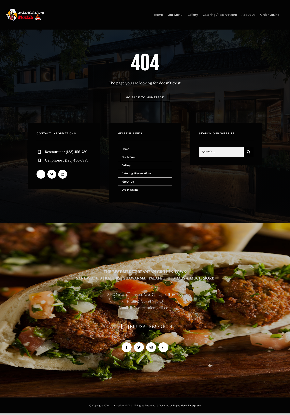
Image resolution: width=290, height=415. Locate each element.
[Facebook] (127, 347)
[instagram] (62, 174)
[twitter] (51, 174)
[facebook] (40, 174)
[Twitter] (139, 347)
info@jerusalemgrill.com (151, 307)
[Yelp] (163, 347)
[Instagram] (151, 347)
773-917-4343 (151, 301)
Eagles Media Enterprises (187, 405)
